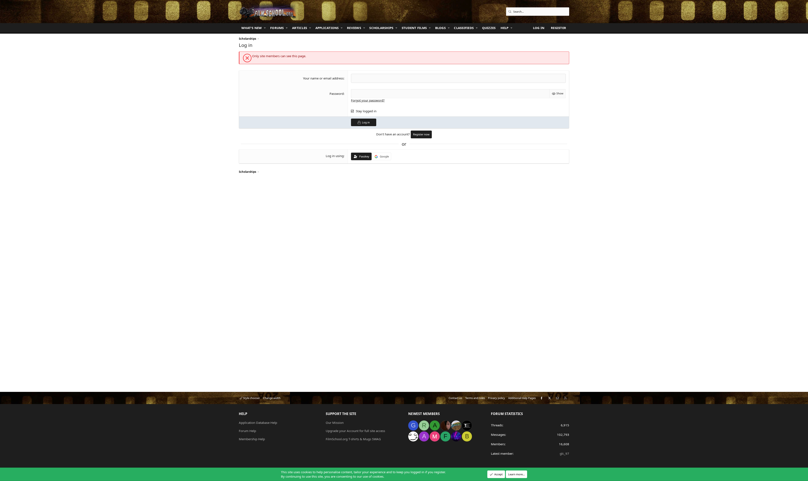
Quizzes (489, 28)
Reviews (354, 28)
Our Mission (335, 422)
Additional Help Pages (522, 398)
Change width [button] (271, 398)
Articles (299, 28)
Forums (277, 28)
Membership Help (252, 439)
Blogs (440, 28)
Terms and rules (475, 398)
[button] (265, 28)
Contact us (455, 398)
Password (337, 93)
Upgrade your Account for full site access (355, 431)
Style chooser (251, 398)
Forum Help (247, 431)
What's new (251, 28)
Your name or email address (323, 78)
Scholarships (381, 28)
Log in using (335, 156)
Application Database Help (258, 422)
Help (504, 28)
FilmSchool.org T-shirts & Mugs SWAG (353, 439)
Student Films (414, 28)
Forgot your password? (368, 100)
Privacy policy (496, 398)
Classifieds (464, 28)
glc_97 (564, 453)
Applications (327, 28)
